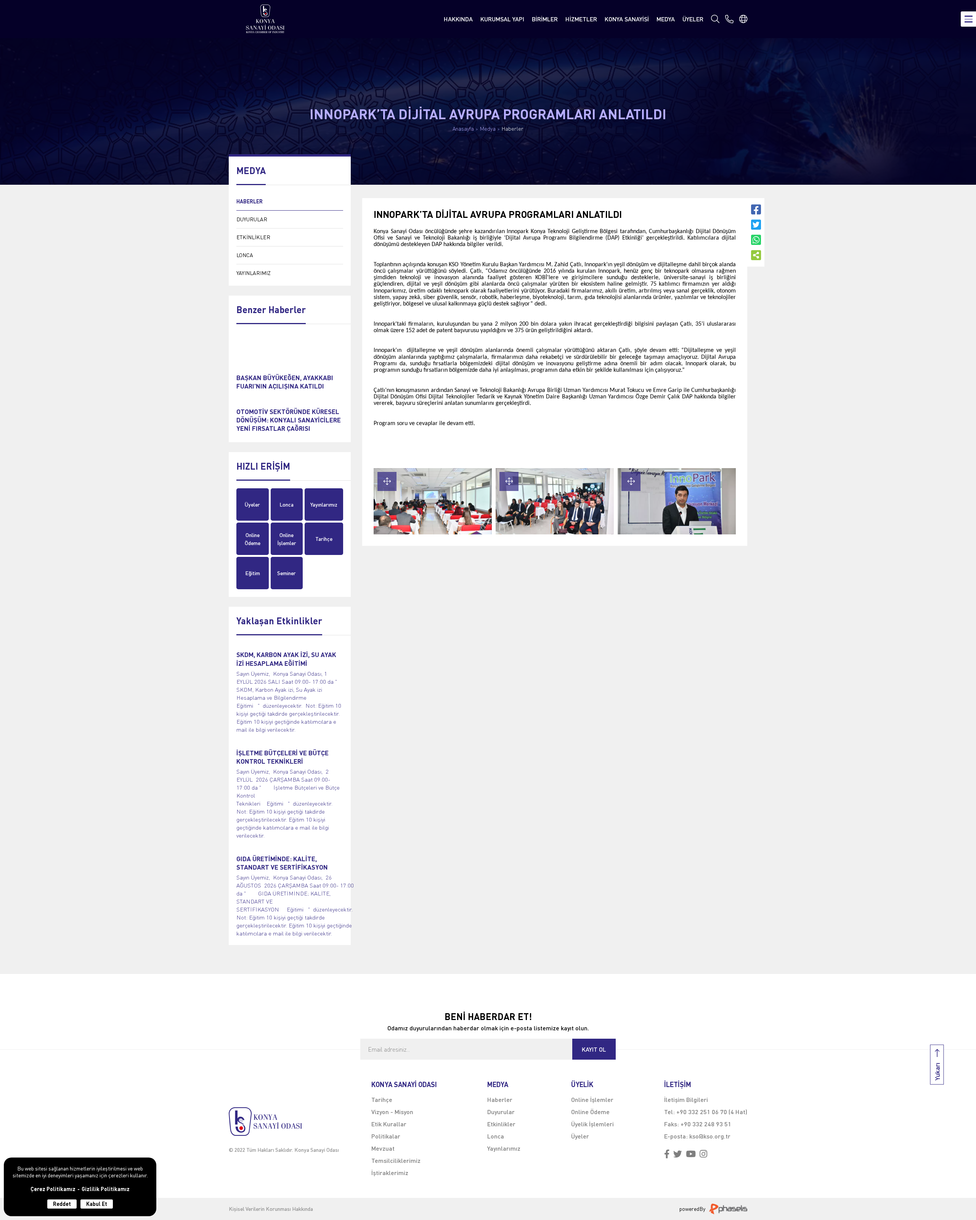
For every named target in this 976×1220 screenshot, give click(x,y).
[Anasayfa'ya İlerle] (284, 1121)
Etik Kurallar (388, 1123)
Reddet (62, 1204)
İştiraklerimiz (389, 1172)
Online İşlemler (286, 539)
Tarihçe (323, 539)
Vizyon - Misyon (392, 1111)
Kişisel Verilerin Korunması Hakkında (271, 1209)
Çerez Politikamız (52, 1189)
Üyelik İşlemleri (592, 1123)
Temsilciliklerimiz (396, 1160)
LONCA (244, 255)
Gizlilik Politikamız (106, 1189)
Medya (488, 128)
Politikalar (385, 1136)
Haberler (512, 128)
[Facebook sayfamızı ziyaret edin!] (666, 1154)
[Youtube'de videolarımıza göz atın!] (691, 1154)
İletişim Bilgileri (686, 1099)
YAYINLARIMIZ (253, 273)
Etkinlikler (501, 1123)
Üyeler (252, 504)
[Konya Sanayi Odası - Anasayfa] (265, 19)
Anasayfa (463, 128)
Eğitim (252, 573)
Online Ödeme (252, 539)
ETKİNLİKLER (253, 237)
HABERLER (249, 201)
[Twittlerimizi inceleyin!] (677, 1154)
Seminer (286, 573)
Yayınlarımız (323, 504)
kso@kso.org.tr (709, 1136)
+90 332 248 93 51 (706, 1123)
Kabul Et (96, 1204)
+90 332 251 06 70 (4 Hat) (711, 1111)
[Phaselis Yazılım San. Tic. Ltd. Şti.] (728, 1209)
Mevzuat (383, 1148)
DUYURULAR (251, 219)
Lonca (286, 504)
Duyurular (501, 1111)
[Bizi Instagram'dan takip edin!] (703, 1154)
